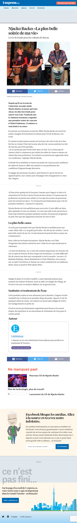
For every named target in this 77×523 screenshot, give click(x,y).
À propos (14, 517)
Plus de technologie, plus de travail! (26, 389)
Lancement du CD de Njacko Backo (46, 394)
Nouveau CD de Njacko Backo (44, 375)
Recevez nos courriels (66, 3)
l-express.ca (17, 335)
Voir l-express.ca (10, 500)
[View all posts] (21, 347)
